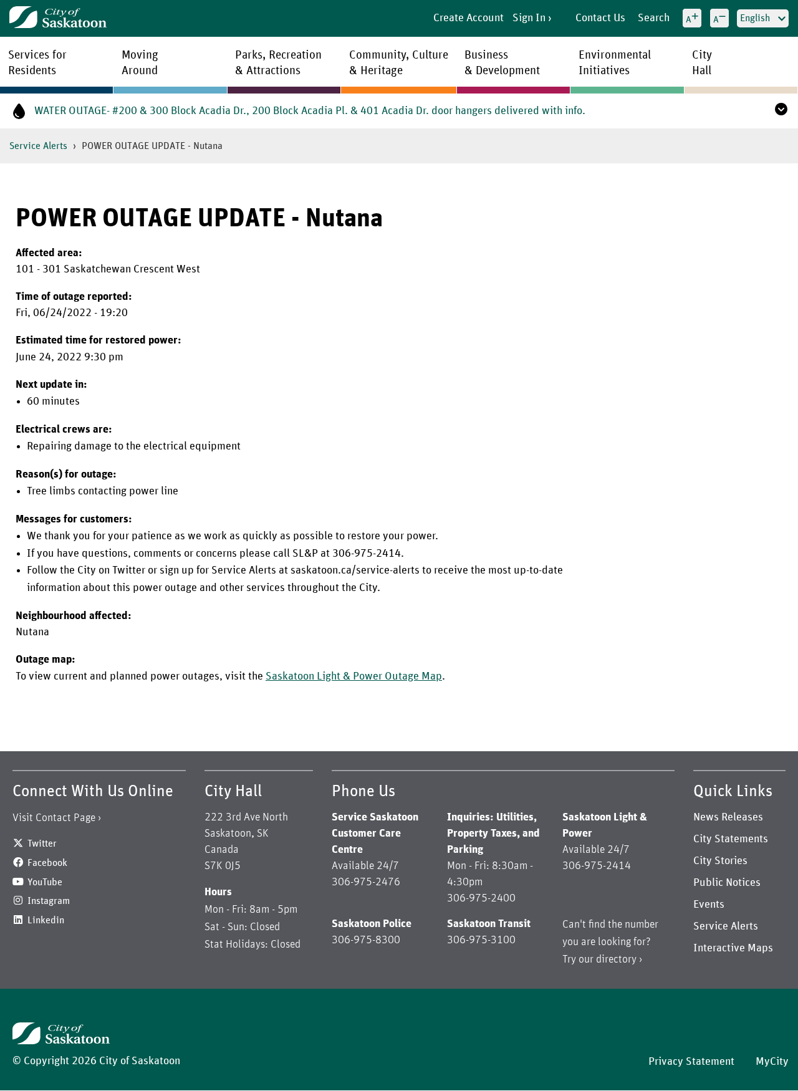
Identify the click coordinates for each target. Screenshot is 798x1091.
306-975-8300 (366, 940)
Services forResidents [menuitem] (37, 63)
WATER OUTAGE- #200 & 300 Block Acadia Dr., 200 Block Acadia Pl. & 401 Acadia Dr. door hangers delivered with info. (309, 111)
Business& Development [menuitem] (502, 63)
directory (616, 959)
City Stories (720, 861)
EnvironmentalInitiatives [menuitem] (615, 63)
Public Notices (727, 882)
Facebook (47, 863)
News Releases (728, 817)
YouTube (44, 882)
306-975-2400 (481, 898)
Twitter (42, 843)
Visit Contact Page (53, 818)
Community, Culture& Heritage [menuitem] (398, 63)
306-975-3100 (481, 940)
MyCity (772, 1061)
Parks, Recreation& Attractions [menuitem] (278, 63)
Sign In (529, 18)
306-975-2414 (596, 866)
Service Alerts (38, 146)
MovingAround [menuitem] (140, 63)
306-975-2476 (366, 882)
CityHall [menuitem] (702, 63)
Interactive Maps (733, 948)
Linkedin (45, 920)
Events (708, 904)
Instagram (48, 901)
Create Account (468, 18)
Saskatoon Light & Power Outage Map (354, 676)
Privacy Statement (691, 1061)
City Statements (730, 839)
